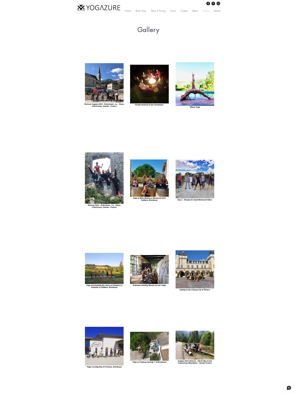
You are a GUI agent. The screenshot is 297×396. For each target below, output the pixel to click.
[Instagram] (218, 3)
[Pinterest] (213, 3)
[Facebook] (208, 3)
